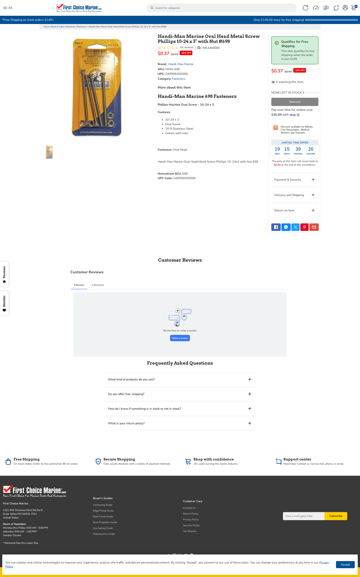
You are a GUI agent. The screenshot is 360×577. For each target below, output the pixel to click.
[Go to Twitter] (295, 227)
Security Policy (191, 525)
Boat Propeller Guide (105, 522)
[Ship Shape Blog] (326, 8)
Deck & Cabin (57, 26)
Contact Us (189, 508)
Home (47, 26)
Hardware (71, 26)
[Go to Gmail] (314, 227)
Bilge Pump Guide (103, 510)
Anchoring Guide (102, 505)
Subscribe (336, 516)
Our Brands (189, 531)
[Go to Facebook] (276, 227)
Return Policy (190, 513)
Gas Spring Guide (103, 528)
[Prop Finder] (305, 8)
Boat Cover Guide (103, 516)
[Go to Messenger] (286, 227)
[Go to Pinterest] (304, 227)
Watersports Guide (104, 534)
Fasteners (82, 26)
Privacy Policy (191, 519)
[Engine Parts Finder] (316, 8)
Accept (345, 565)
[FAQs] (336, 8)
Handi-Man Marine (181, 64)
